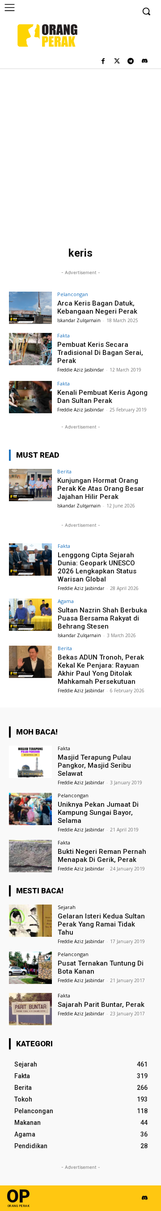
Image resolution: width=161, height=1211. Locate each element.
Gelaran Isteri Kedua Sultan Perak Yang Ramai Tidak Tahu (101, 924)
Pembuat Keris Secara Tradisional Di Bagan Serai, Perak (100, 353)
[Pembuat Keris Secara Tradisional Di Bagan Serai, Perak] (30, 349)
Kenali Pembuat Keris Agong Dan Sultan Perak (102, 397)
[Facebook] (103, 62)
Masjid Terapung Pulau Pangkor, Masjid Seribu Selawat (94, 765)
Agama (66, 601)
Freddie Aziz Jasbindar (80, 370)
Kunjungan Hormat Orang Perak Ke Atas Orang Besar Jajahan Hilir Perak (100, 489)
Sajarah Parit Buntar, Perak (101, 1005)
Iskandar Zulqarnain (79, 320)
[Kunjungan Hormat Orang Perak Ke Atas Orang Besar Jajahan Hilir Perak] (30, 485)
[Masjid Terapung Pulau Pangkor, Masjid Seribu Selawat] (30, 762)
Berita (64, 471)
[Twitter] (117, 62)
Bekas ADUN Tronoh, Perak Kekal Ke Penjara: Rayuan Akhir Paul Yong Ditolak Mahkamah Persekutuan (101, 669)
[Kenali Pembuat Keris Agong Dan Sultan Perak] (30, 397)
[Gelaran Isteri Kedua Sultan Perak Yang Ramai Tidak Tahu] (30, 921)
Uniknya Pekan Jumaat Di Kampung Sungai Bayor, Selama (98, 812)
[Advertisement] (80, 153)
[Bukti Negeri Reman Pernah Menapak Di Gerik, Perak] (30, 856)
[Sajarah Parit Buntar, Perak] (30, 1009)
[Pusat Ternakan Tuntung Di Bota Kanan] (30, 968)
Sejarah (67, 907)
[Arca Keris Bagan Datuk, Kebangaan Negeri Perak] (30, 308)
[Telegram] (130, 62)
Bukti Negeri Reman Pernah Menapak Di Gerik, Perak (102, 856)
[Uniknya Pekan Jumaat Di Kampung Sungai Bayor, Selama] (30, 809)
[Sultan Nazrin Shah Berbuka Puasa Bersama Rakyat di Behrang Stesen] (30, 615)
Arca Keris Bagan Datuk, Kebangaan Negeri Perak (97, 307)
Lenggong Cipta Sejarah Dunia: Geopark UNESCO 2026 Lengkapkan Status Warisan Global (97, 567)
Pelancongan (72, 294)
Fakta (63, 335)
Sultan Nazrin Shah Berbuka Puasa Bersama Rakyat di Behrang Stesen (102, 618)
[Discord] (144, 62)
